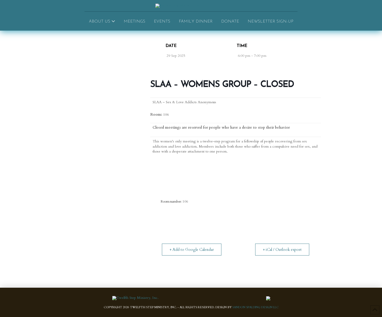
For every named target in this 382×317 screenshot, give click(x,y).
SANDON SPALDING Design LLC (255, 307)
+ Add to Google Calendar (191, 249)
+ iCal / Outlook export (282, 249)
